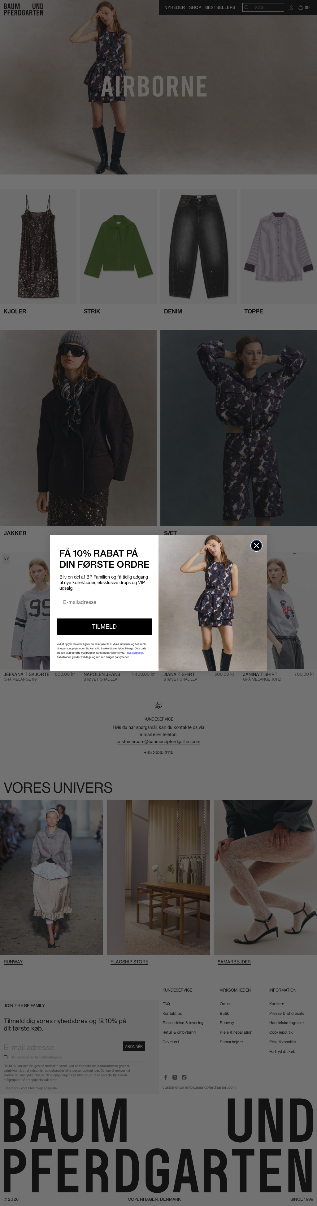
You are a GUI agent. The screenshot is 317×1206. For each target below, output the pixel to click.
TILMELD (104, 626)
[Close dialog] (256, 545)
